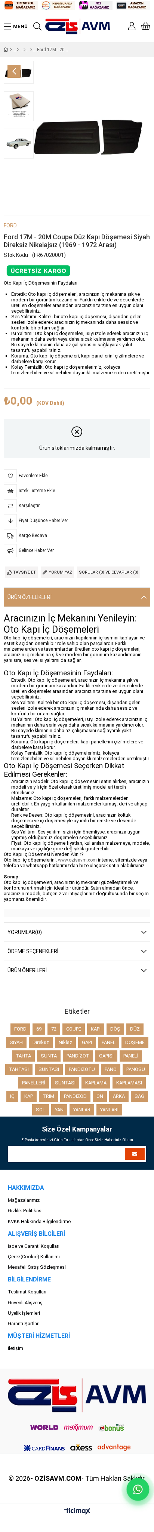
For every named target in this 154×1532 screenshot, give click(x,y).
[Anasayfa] (11, 49)
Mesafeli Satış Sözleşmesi (37, 1267)
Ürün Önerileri (27, 970)
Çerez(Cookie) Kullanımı (34, 1256)
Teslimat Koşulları (27, 1292)
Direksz (41, 1042)
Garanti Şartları (24, 1323)
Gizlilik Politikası (25, 1210)
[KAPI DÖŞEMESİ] (18, 49)
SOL (40, 1109)
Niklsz (65, 1042)
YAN (59, 1109)
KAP (28, 1096)
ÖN (99, 1096)
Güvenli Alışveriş (25, 1302)
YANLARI (109, 1109)
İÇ (12, 1096)
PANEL (109, 1042)
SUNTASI (48, 1069)
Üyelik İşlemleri (24, 1313)
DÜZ (135, 1029)
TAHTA (23, 1056)
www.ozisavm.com (77, 860)
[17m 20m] (31, 49)
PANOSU (135, 1069)
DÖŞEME (135, 1042)
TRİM (48, 1096)
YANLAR (81, 1109)
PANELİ (130, 1056)
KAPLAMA (96, 1083)
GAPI (87, 1042)
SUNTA (49, 1056)
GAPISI (106, 1056)
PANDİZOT (78, 1056)
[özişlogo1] (77, 1395)
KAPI (96, 1029)
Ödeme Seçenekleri (32, 951)
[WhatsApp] (137, 1489)
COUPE (73, 1029)
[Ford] (24, 49)
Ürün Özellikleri (29, 597)
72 (53, 1029)
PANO (111, 1069)
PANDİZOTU (82, 1069)
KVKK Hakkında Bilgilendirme (39, 1221)
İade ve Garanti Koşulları (33, 1246)
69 (38, 1029)
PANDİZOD (75, 1096)
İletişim (15, 1348)
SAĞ (139, 1096)
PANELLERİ (33, 1083)
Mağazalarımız (24, 1200)
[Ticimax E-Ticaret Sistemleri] (77, 1512)
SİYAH (16, 1042)
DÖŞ (115, 1029)
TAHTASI (19, 1069)
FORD (20, 1029)
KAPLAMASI (129, 1083)
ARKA (119, 1096)
